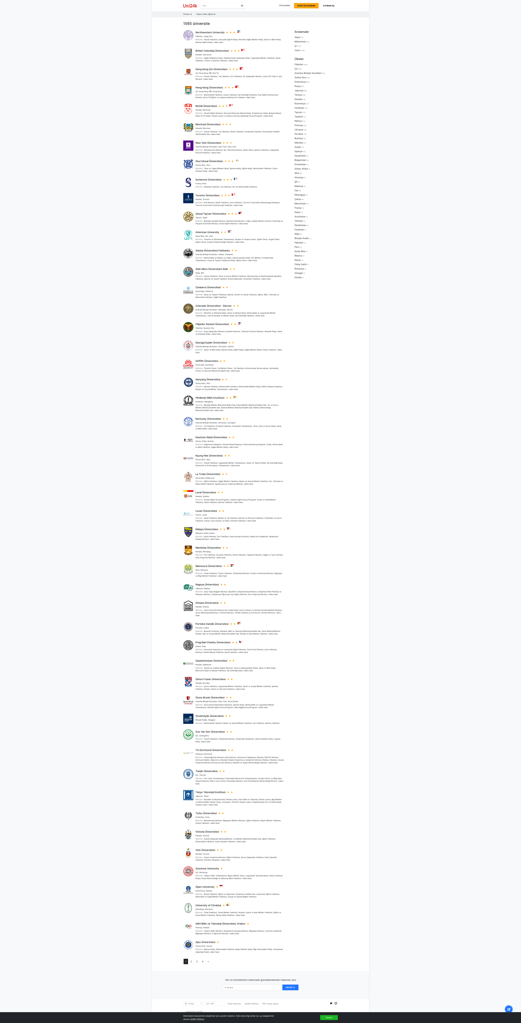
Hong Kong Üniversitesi (209, 87)
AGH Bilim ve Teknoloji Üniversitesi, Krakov (220, 923)
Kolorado (222, 310)
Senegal (299, 273)
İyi (296, 46)
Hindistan (200, 402)
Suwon (209, 946)
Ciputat (209, 891)
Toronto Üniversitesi (207, 195)
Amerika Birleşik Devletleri (206, 147)
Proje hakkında (234, 1003)
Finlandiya (200, 817)
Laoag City (208, 36)
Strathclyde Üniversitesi (210, 716)
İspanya (298, 151)
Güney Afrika (201, 441)
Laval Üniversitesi (206, 492)
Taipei (204, 217)
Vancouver (207, 55)
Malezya (199, 533)
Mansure (204, 570)
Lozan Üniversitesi (206, 510)
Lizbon (206, 628)
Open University (205, 886)
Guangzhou (204, 736)
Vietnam (299, 220)
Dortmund (208, 754)
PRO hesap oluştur (270, 1003)
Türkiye (298, 94)
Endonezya (200, 891)
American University (207, 232)
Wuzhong (203, 872)
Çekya (198, 646)
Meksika (299, 142)
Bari (202, 273)
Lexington (231, 423)
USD (212, 1003)
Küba (297, 234)
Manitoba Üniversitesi (208, 547)
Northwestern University (210, 32)
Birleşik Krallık (201, 720)
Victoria (206, 835)
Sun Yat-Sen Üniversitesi (210, 731)
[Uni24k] (190, 6)
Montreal (206, 110)
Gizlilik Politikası (251, 1003)
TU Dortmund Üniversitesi (211, 750)
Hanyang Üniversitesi (208, 379)
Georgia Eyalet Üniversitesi (211, 342)
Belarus (298, 255)
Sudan (298, 147)
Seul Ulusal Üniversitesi (209, 161)
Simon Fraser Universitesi (211, 679)
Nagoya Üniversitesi (207, 584)
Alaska (221, 254)
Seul (208, 165)
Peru (297, 247)
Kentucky (222, 423)
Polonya (199, 927)
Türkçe (191, 1003)
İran (296, 190)
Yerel (297, 50)
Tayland (299, 116)
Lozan (204, 515)
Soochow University (207, 868)
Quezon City (209, 328)
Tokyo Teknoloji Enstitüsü (211, 792)
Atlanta (231, 346)
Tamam (329, 1017)
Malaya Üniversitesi (207, 529)
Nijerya (298, 121)
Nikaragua (300, 194)
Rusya (298, 86)
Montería (209, 909)
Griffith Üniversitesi (207, 361)
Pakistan (299, 242)
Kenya (298, 260)
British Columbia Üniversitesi (212, 50)
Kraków (206, 927)
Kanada (199, 55)
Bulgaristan (300, 160)
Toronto (206, 199)
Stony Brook (233, 701)
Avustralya (200, 291)
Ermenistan (300, 164)
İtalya (198, 273)
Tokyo (206, 796)
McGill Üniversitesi (206, 106)
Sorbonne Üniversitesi (209, 179)
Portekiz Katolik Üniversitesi (212, 623)
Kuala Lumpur (209, 533)
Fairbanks (229, 254)
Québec (206, 496)
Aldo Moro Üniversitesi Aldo (212, 269)
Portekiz (199, 628)
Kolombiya (200, 909)
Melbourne (210, 478)
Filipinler (199, 36)
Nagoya (207, 588)
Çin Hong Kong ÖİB (204, 73)
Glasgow (211, 720)
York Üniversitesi (205, 850)
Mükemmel (300, 41)
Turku (207, 817)
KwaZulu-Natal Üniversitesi (211, 437)
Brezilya (299, 138)
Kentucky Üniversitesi (208, 418)
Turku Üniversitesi (206, 813)
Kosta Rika (200, 236)
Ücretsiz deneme (306, 5)
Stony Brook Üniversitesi (210, 697)
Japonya (199, 588)
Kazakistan (300, 155)
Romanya (299, 268)
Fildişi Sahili (300, 264)
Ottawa (206, 607)
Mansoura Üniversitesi (209, 566)
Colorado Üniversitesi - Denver (214, 305)
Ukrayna (299, 129)
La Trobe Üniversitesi (208, 474)
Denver (230, 310)
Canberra (209, 291)
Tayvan (198, 217)
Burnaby (206, 683)
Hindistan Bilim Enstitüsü (210, 397)
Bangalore (209, 402)
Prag (204, 646)
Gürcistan (222, 346)
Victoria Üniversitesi (207, 831)
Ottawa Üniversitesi (207, 602)
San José (209, 236)
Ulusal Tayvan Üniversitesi (211, 213)
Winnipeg (207, 551)
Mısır (197, 570)
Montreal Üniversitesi (208, 124)
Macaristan (300, 203)
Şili (296, 181)
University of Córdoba (208, 905)
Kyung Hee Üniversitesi (209, 455)
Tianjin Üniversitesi (207, 771)
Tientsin (202, 775)
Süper (298, 37)
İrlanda (298, 277)
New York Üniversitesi (208, 142)
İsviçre (198, 515)
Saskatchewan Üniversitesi (211, 660)
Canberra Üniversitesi (208, 287)
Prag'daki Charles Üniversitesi (213, 642)
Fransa (198, 183)
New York (222, 147)
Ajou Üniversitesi (205, 942)
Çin (197, 736)
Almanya (199, 754)
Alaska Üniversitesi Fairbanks (213, 250)
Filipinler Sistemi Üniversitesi (212, 324)
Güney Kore (200, 165)
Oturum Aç (329, 5)
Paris (204, 183)
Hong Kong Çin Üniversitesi (211, 69)
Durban (211, 441)
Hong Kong (217, 91)
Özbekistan (300, 225)
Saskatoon (207, 664)
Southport (209, 365)
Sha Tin (216, 73)
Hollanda (299, 229)
